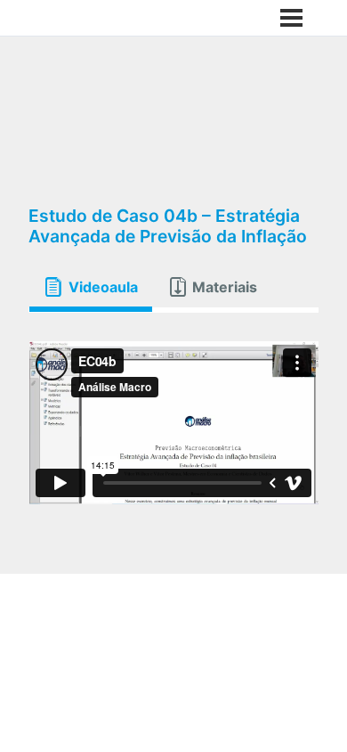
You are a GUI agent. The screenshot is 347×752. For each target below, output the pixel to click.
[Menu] (291, 17)
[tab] (90, 287)
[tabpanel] (173, 423)
